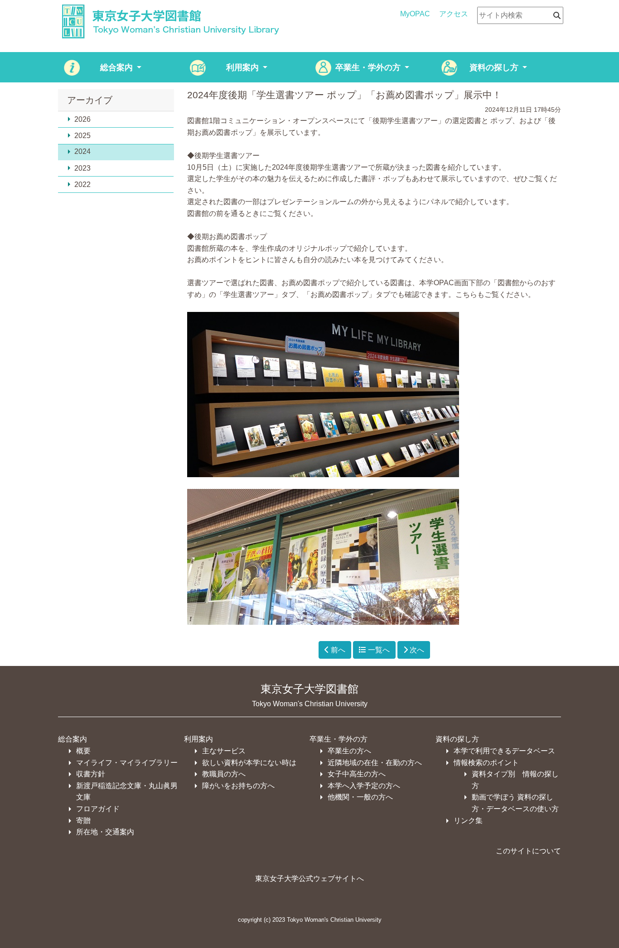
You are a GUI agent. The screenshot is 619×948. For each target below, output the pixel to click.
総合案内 (72, 739)
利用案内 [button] (243, 67)
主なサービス (224, 751)
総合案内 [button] (117, 67)
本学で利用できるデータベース (504, 751)
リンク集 (468, 820)
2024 (82, 151)
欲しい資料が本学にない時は (249, 762)
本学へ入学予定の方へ (364, 786)
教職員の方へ (224, 774)
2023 (82, 168)
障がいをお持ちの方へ (238, 786)
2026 (82, 119)
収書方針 (90, 774)
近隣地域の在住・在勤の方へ (375, 762)
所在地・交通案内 (105, 832)
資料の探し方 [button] (495, 67)
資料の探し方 (457, 739)
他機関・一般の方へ (360, 797)
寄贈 (83, 820)
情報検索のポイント (486, 762)
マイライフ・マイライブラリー (127, 762)
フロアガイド (98, 809)
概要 (83, 751)
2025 (82, 135)
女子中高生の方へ (357, 774)
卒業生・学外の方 (339, 739)
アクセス (453, 14)
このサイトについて (528, 851)
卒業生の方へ (349, 751)
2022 (82, 184)
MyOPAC (415, 14)
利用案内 (198, 739)
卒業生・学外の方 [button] (369, 67)
